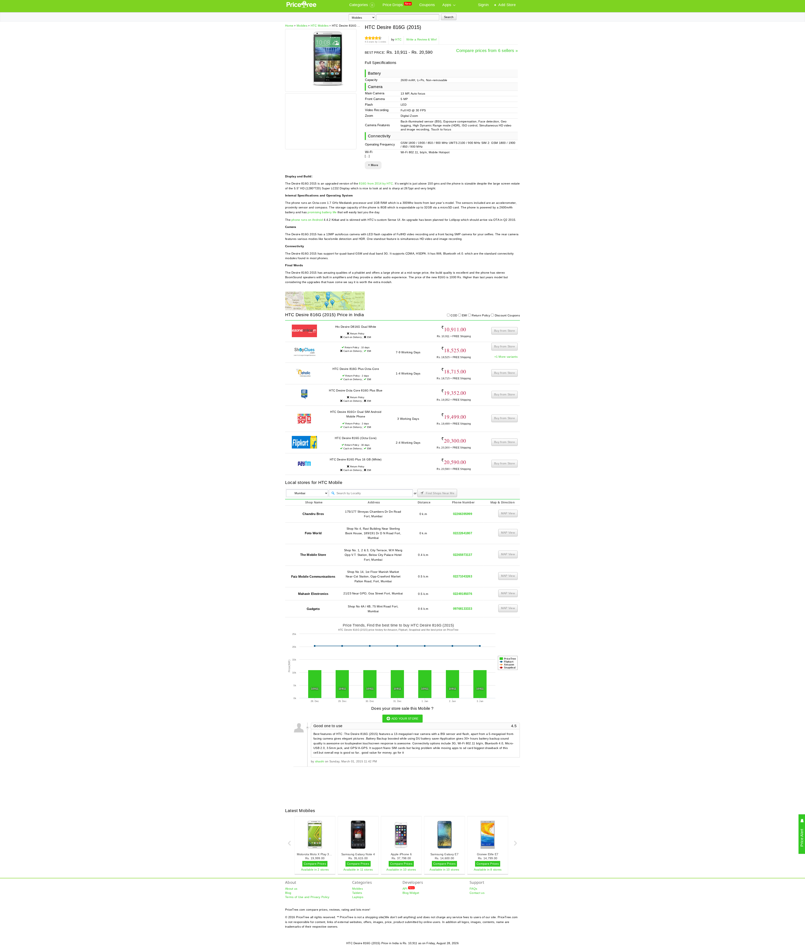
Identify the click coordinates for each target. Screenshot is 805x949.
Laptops (357, 897)
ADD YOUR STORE (404, 718)
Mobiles (357, 888)
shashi (319, 761)
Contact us (477, 892)
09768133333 (462, 608)
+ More (373, 165)
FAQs (473, 888)
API (408, 888)
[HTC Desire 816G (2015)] (328, 84)
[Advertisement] (320, 122)
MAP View (508, 513)
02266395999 (462, 514)
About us (291, 888)
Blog (288, 892)
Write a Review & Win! (421, 39)
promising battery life (322, 212)
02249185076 (462, 593)
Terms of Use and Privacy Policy (307, 897)
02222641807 (462, 533)
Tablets (357, 892)
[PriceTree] (301, 6)
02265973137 (462, 554)
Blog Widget (410, 892)
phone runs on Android (307, 219)
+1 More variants (506, 356)
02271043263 (462, 576)
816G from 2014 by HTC (376, 183)
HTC (398, 39)
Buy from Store (504, 330)
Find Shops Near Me (439, 493)
